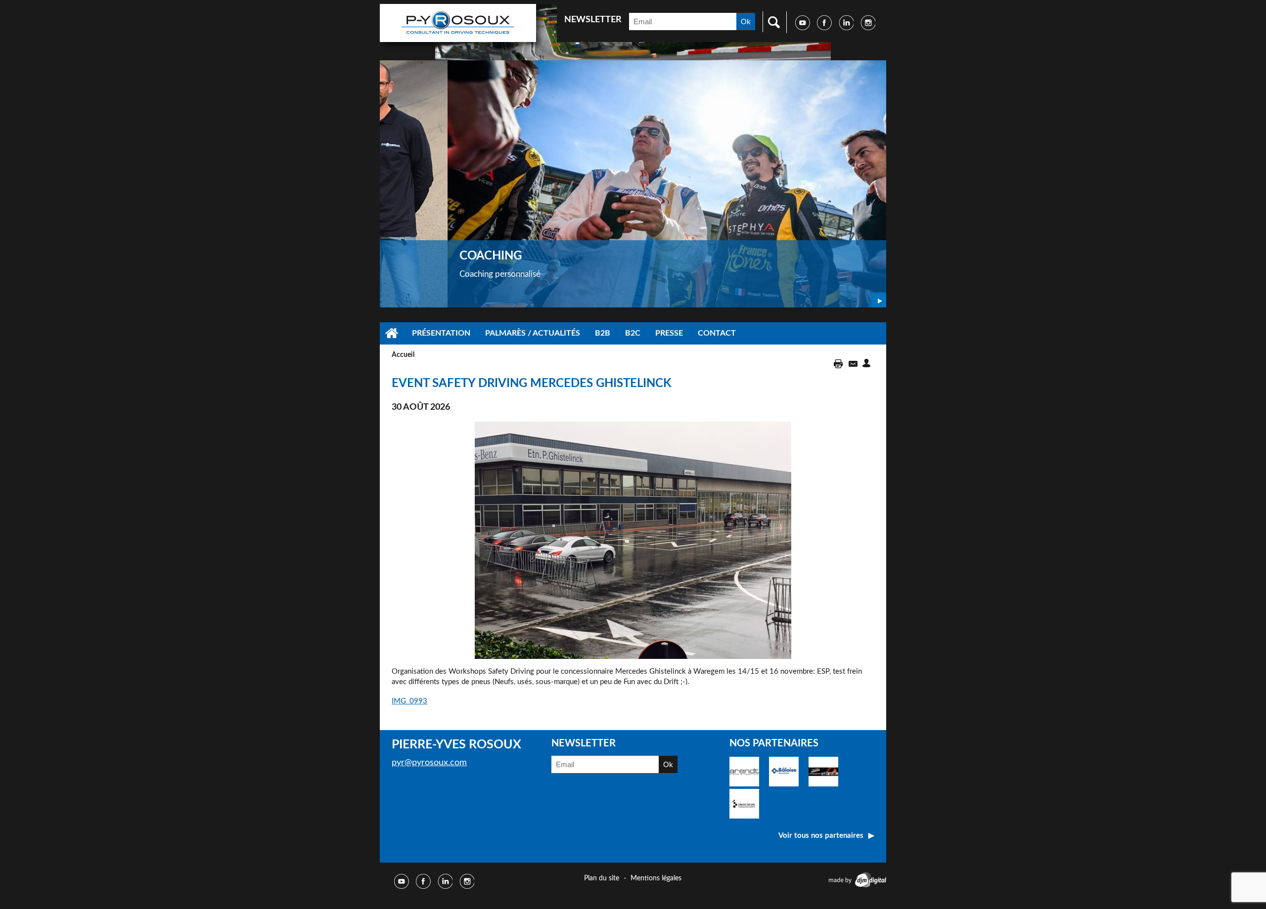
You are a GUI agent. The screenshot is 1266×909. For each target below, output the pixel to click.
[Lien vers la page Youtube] (802, 27)
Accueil (392, 333)
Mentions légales (656, 878)
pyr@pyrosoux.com (429, 762)
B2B (602, 333)
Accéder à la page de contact (852, 363)
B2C (632, 333)
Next (878, 300)
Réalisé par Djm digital (855, 879)
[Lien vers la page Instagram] (867, 27)
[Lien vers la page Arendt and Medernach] (744, 784)
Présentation (441, 333)
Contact (717, 333)
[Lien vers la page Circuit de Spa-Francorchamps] (744, 816)
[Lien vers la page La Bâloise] (784, 784)
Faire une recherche (771, 21)
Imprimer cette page (836, 363)
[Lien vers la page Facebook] (824, 27)
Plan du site (601, 878)
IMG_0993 (409, 701)
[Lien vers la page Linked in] (846, 27)
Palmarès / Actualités (532, 333)
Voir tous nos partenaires (820, 835)
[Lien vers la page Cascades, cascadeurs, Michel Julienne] (823, 784)
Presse (669, 333)
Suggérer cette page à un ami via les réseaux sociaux (868, 363)
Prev (861, 300)
